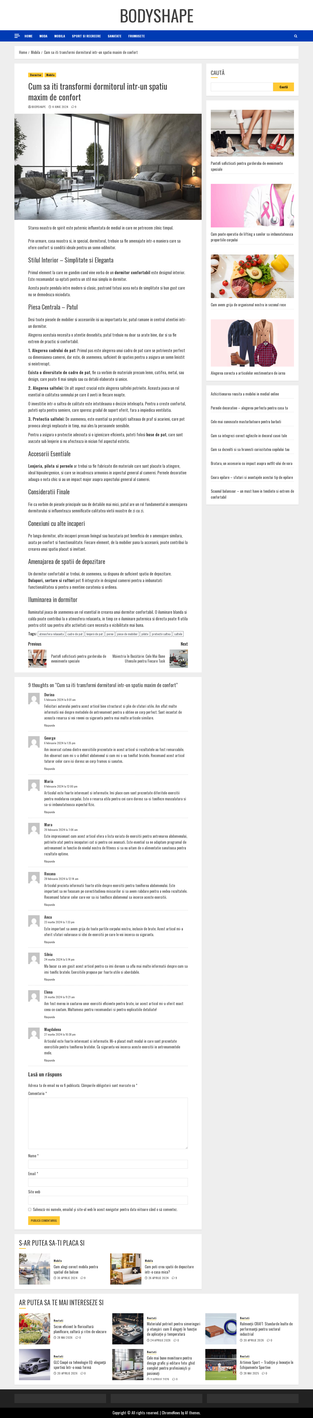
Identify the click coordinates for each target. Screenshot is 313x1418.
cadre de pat (75, 633)
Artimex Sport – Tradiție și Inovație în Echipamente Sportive (266, 1365)
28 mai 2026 (65, 1337)
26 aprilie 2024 (158, 1278)
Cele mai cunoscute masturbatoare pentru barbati (246, 421)
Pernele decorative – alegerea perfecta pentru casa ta (249, 407)
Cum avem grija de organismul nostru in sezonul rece (248, 304)
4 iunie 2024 (60, 107)
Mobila (59, 35)
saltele (178, 633)
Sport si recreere (86, 35)
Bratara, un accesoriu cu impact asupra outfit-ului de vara (251, 463)
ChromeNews (171, 1412)
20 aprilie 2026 (254, 1340)
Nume (33, 1155)
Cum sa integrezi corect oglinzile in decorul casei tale (249, 435)
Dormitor (35, 75)
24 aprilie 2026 (160, 1340)
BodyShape (157, 15)
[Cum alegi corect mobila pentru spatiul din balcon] (34, 1269)
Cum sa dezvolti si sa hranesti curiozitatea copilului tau (250, 449)
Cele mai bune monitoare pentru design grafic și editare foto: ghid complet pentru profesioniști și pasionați (171, 1365)
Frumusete (136, 35)
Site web (34, 1191)
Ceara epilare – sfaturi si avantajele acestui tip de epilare (252, 477)
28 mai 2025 (251, 1373)
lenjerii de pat (94, 633)
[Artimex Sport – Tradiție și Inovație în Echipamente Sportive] (220, 1364)
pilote (144, 633)
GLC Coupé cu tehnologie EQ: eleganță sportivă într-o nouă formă (80, 1365)
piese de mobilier (127, 633)
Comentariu (37, 1093)
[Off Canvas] (17, 36)
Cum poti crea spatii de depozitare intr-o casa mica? (169, 1269)
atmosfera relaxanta (51, 633)
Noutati (58, 1320)
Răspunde (49, 725)
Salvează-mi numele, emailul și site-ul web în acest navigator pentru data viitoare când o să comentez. (105, 1209)
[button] (296, 36)
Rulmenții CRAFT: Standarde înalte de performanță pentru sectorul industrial (266, 1329)
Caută (218, 72)
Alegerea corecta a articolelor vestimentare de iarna (248, 373)
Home (29, 35)
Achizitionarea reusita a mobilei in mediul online (245, 393)
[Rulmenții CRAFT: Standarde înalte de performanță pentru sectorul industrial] (220, 1328)
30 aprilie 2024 (67, 1278)
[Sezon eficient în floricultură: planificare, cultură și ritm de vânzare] (34, 1328)
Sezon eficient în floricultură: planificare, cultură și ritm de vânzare (80, 1329)
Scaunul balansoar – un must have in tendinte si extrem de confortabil (252, 494)
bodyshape (39, 107)
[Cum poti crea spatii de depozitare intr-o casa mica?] (125, 1269)
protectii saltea (161, 633)
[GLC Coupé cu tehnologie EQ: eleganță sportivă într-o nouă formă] (34, 1364)
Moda (43, 35)
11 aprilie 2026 (159, 1379)
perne (110, 633)
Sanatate (114, 35)
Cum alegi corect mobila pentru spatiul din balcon (76, 1269)
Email (33, 1173)
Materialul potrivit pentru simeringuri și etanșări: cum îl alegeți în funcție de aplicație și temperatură (173, 1329)
